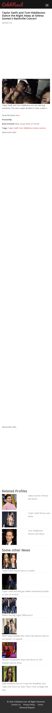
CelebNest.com (20, 701)
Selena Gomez (39, 128)
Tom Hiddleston (26, 128)
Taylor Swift (13, 128)
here (18, 115)
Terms (40, 704)
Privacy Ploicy (29, 704)
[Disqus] (26, 389)
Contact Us (16, 704)
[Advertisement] (23, 51)
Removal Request (27, 707)
